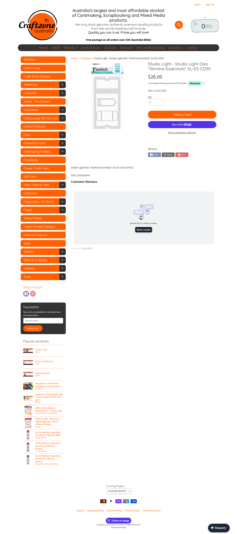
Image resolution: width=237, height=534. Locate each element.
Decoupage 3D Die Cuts (45, 119)
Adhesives (45, 85)
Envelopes (31, 160)
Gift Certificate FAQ (150, 48)
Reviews (126, 48)
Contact (192, 48)
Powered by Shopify (118, 527)
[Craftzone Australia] (38, 24)
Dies (45, 135)
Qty (150, 97)
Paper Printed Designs (39, 227)
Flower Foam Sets (36, 168)
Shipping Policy (95, 510)
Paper (45, 210)
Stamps (45, 252)
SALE (27, 243)
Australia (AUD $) (117, 491)
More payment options (182, 132)
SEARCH (29, 60)
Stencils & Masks (45, 260)
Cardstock (45, 110)
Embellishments (45, 144)
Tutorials (110, 48)
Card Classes (90, 48)
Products (86, 58)
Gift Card (30, 176)
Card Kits (45, 93)
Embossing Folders (45, 152)
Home (43, 48)
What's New (32, 68)
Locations (175, 48)
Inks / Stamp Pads (45, 185)
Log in (197, 4)
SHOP (56, 48)
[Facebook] (26, 294)
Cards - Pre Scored (37, 101)
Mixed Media (33, 218)
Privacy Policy (132, 510)
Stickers (45, 269)
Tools (45, 277)
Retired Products (35, 235)
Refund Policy (114, 510)
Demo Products (34, 126)
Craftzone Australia (117, 525)
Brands (71, 48)
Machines (30, 193)
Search (80, 510)
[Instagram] (33, 294)
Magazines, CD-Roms (45, 202)
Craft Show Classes (37, 76)
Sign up (210, 4)
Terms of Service (152, 510)
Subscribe (33, 328)
